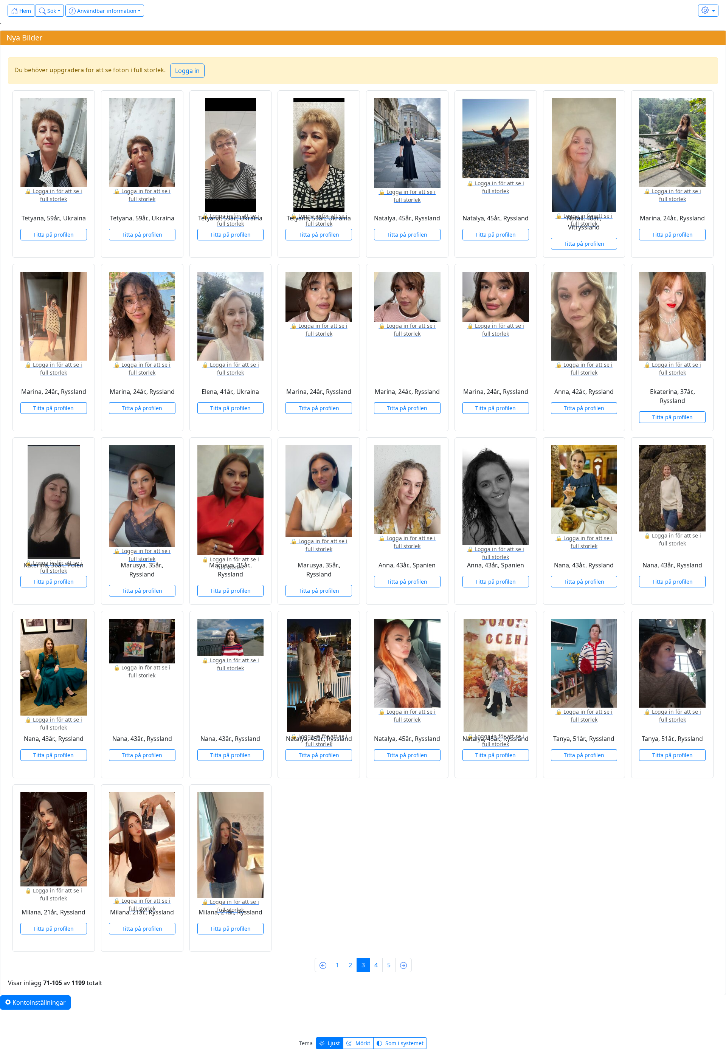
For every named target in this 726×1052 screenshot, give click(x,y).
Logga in (187, 71)
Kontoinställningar (38, 1002)
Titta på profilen (53, 234)
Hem (24, 10)
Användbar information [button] (106, 10)
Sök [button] (51, 10)
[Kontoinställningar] (708, 11)
